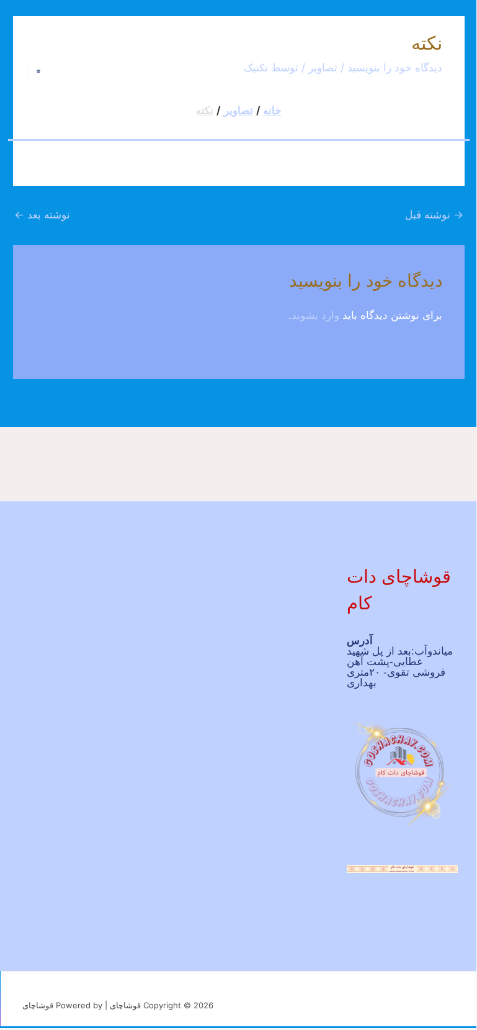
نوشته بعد (42, 214)
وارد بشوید (315, 315)
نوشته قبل (434, 214)
